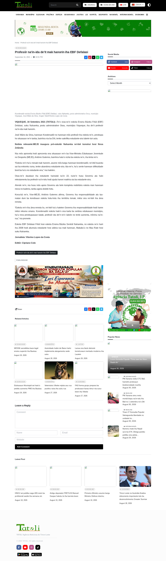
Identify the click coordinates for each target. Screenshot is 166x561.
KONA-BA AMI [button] (109, 5)
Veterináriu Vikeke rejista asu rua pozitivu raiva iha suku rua (58, 387)
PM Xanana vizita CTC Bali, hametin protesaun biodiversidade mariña (134, 382)
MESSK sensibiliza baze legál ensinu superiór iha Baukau (26, 349)
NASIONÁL (114, 15)
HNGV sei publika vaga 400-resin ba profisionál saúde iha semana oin (30, 494)
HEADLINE (128, 393)
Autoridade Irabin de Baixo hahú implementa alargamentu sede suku (58, 351)
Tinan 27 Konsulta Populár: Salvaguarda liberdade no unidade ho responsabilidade (134, 415)
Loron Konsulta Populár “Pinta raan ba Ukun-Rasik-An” (128, 360)
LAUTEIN (80, 344)
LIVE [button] (124, 5)
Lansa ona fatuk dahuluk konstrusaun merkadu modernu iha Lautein (89, 351)
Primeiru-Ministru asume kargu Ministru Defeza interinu (97, 494)
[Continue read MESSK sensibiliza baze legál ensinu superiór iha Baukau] (28, 333)
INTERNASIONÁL (126, 15)
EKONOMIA (139, 15)
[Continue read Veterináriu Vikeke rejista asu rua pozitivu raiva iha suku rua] (59, 370)
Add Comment (23, 447)
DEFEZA (59, 15)
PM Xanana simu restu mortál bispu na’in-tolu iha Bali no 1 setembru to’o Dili (133, 398)
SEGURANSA (69, 15)
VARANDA (20, 15)
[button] (23, 5)
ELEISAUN (40, 15)
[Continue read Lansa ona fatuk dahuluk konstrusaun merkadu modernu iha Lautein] (89, 333)
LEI (86, 15)
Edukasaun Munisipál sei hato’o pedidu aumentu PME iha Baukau (28, 387)
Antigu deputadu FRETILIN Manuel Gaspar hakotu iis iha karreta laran (64, 494)
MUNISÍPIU (30, 15)
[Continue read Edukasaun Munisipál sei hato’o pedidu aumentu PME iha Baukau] (28, 370)
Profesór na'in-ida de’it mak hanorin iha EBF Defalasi (36, 253)
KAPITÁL (93, 15)
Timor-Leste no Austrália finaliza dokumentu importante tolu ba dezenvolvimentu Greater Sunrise (133, 496)
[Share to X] (93, 57)
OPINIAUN (115, 357)
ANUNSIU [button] (91, 5)
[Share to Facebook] (86, 57)
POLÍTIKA (50, 15)
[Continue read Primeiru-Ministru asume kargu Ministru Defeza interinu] (100, 476)
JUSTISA (80, 15)
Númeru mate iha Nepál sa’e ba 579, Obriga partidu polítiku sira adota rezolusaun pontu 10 (134, 432)
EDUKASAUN (21, 48)
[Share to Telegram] (101, 57)
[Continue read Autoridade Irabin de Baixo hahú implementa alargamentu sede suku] (59, 333)
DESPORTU (103, 15)
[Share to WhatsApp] (97, 57)
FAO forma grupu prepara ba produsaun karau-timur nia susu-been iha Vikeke (88, 388)
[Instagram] (89, 57)
